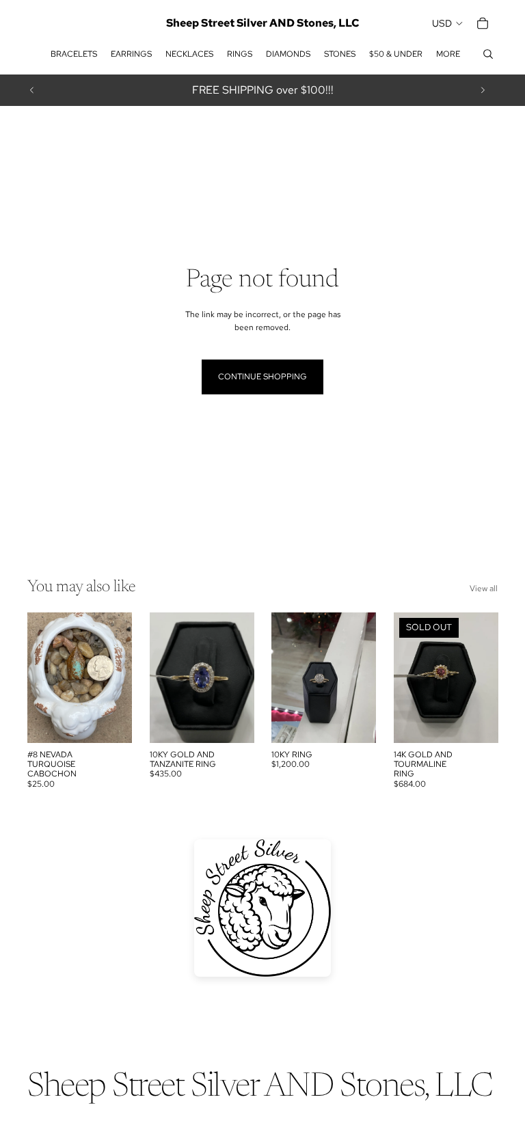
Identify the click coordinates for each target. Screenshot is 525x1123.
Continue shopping (262, 376)
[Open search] (488, 54)
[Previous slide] (32, 90)
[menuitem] (448, 54)
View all (484, 588)
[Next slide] (483, 90)
